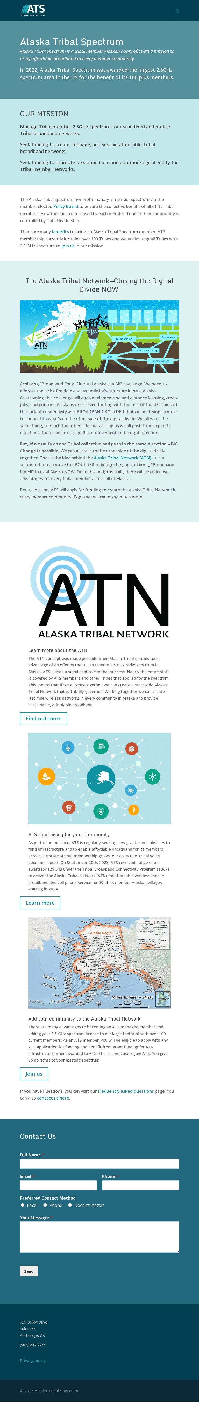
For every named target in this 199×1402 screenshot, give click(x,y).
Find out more (43, 718)
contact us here (53, 1098)
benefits (60, 231)
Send (29, 1271)
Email (27, 1176)
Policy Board (66, 206)
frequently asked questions (126, 1091)
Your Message (36, 1218)
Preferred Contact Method (48, 1198)
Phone (110, 1176)
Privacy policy (33, 1360)
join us (68, 246)
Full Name (32, 1155)
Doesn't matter (89, 1205)
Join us (34, 1073)
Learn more (40, 902)
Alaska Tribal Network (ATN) (122, 458)
